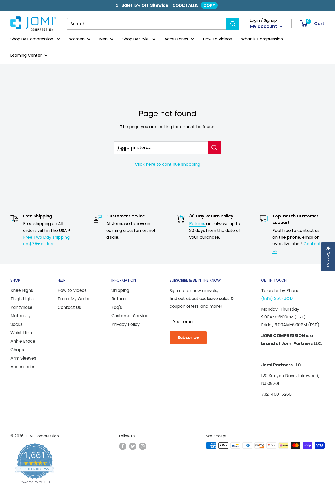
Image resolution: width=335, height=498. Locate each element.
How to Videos (72, 290)
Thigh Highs (22, 299)
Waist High (21, 333)
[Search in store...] (214, 147)
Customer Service (129, 316)
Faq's (116, 307)
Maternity (20, 316)
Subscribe (188, 337)
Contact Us (69, 307)
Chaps (17, 350)
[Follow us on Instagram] (142, 446)
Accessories (176, 39)
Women (77, 39)
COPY (209, 5)
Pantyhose (21, 307)
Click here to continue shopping (167, 164)
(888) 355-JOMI (277, 298)
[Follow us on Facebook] (122, 446)
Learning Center (26, 55)
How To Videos (217, 39)
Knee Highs (21, 290)
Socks (16, 324)
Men (103, 39)
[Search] (232, 24)
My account (264, 26)
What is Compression (262, 39)
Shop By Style (136, 39)
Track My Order (74, 299)
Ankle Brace (22, 341)
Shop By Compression (32, 39)
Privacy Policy (125, 324)
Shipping (120, 290)
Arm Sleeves (23, 358)
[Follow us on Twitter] (132, 446)
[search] (146, 24)
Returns (197, 224)
